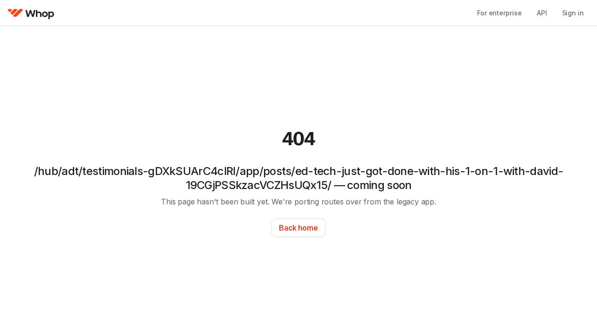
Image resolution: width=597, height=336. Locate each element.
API (542, 13)
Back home (298, 227)
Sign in (573, 13)
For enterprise (499, 13)
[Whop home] (31, 13)
